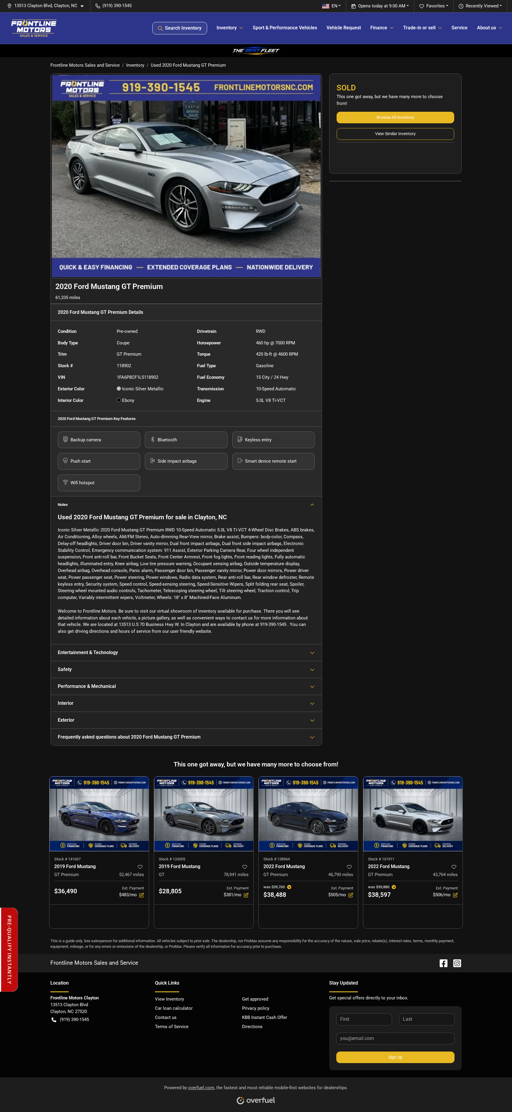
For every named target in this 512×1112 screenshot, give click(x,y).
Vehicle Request (344, 28)
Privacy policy (255, 1008)
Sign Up (395, 1057)
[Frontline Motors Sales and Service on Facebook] (441, 963)
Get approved (255, 999)
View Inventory (169, 999)
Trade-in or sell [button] (419, 28)
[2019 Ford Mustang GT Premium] (99, 814)
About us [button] (486, 28)
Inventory (135, 65)
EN (334, 6)
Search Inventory (183, 28)
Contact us (166, 1017)
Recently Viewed (482, 6)
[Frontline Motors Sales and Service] (33, 28)
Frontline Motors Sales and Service (85, 65)
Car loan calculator (174, 1008)
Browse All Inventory (395, 117)
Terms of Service (171, 1026)
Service (460, 28)
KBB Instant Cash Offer (264, 1017)
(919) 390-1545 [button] (117, 5)
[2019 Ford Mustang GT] (203, 814)
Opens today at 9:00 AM (381, 6)
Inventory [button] (227, 28)
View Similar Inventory (395, 133)
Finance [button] (378, 28)
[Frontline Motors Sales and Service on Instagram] (455, 963)
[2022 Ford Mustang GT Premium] (308, 814)
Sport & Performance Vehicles (285, 28)
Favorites (435, 6)
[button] (48, 6)
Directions (252, 1026)
